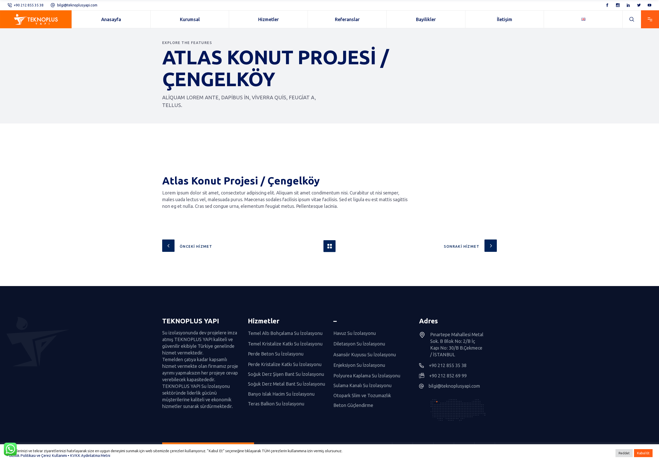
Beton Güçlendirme (353, 405)
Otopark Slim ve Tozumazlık (362, 395)
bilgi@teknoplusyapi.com (77, 5)
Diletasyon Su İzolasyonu (359, 343)
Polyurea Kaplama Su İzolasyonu (366, 375)
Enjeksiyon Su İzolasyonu (359, 365)
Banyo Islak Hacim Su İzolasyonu (281, 393)
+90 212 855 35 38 (29, 5)
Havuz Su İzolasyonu (354, 333)
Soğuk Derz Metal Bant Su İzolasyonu (286, 384)
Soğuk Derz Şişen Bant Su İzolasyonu (286, 374)
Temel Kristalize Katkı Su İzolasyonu (285, 343)
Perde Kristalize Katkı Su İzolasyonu (285, 364)
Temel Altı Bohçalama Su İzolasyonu (285, 333)
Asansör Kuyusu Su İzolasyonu (364, 354)
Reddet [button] (624, 453)
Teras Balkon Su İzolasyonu (276, 403)
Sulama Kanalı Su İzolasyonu (362, 385)
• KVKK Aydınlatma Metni (89, 455)
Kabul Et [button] (643, 453)
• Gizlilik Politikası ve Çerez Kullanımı (36, 455)
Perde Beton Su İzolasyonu (276, 353)
